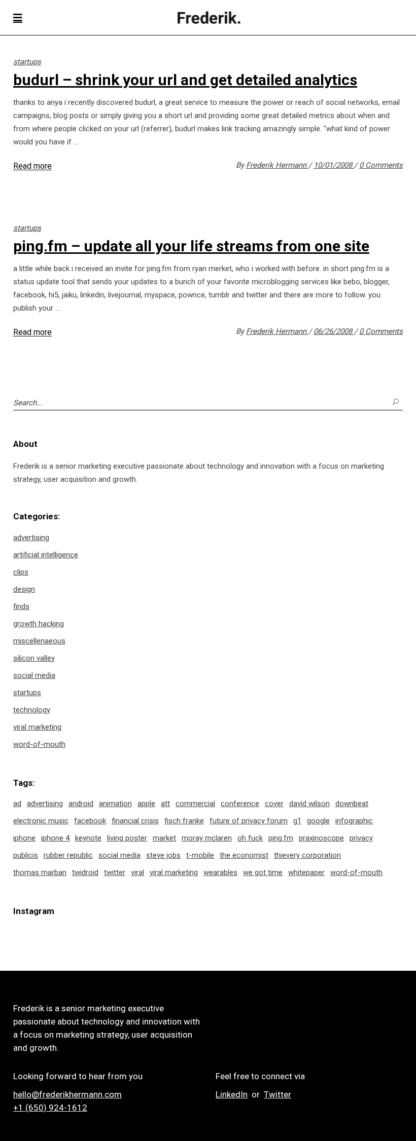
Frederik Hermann (277, 165)
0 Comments (381, 165)
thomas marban (39, 872)
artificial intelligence (45, 554)
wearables (220, 872)
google (318, 820)
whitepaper (306, 872)
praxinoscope (321, 838)
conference (240, 803)
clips (20, 572)
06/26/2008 (334, 331)
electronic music (40, 820)
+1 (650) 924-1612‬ (50, 1107)
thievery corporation (307, 855)
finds (21, 606)
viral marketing (37, 727)
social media (34, 675)
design (24, 589)
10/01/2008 (334, 165)
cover (274, 803)
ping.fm (280, 838)
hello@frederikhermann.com (67, 1094)
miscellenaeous (39, 640)
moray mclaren (207, 838)
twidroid (85, 872)
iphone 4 (55, 838)
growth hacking (38, 623)
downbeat (351, 803)
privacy (361, 838)
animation (115, 803)
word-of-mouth (39, 744)
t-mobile (200, 855)
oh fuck (250, 838)
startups (27, 61)
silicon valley (34, 658)
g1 (297, 820)
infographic (354, 820)
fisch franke (184, 820)
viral (137, 872)
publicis (25, 855)
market (164, 838)
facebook (90, 820)
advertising (31, 537)
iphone (24, 838)
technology (31, 709)
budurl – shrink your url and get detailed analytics (185, 80)
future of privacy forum (249, 820)
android (80, 803)
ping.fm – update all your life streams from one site (191, 246)
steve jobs (163, 855)
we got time (263, 872)
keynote (88, 838)
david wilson (309, 803)
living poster (127, 838)
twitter (114, 872)
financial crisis (135, 820)
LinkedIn (232, 1094)
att (165, 803)
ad (17, 803)
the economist (244, 855)
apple (146, 803)
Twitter (277, 1094)
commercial (195, 803)
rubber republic (68, 855)
